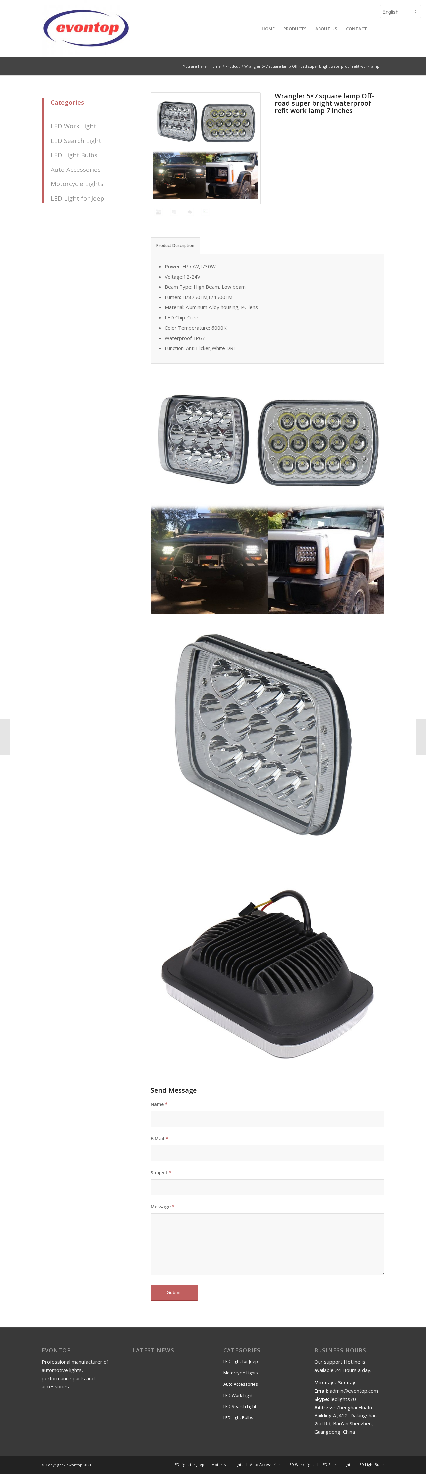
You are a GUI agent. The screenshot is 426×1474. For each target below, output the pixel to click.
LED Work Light (73, 126)
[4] (174, 212)
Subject (161, 1172)
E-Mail (159, 1138)
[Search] (377, 28)
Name (159, 1104)
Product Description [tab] (175, 245)
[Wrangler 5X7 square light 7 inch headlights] (421, 737)
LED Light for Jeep (77, 198)
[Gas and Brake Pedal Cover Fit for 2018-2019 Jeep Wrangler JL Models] (5, 737)
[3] (190, 212)
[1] (206, 148)
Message (163, 1206)
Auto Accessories (76, 169)
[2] (205, 212)
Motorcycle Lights (77, 183)
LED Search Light (76, 140)
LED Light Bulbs (74, 155)
